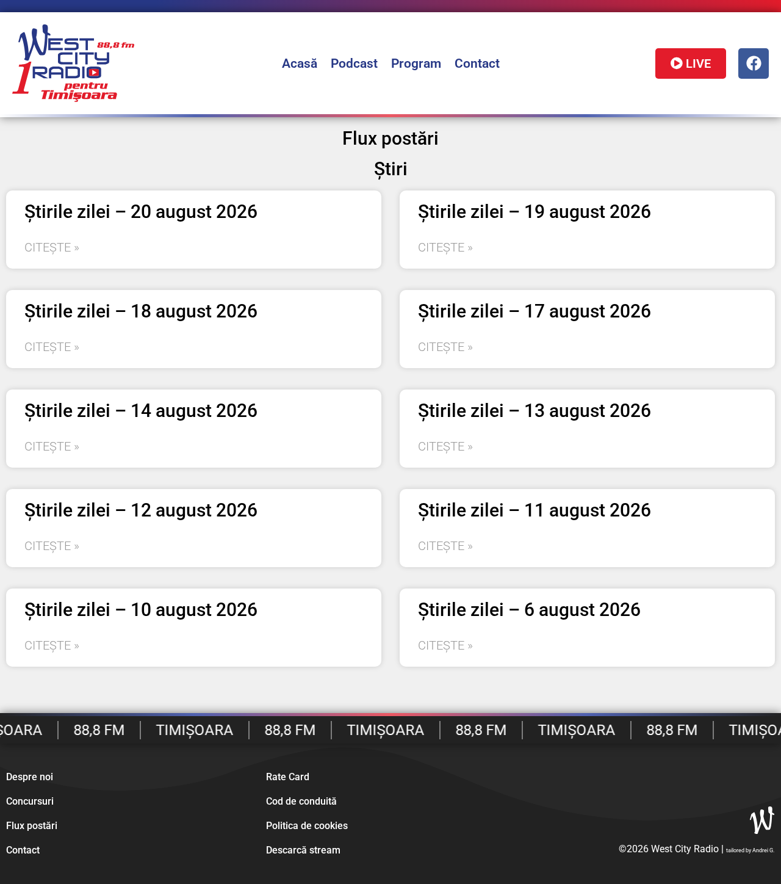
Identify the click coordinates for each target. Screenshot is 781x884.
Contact (477, 63)
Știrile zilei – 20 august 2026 (140, 211)
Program (416, 63)
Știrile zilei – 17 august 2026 (534, 311)
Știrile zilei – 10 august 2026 (140, 609)
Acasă (299, 63)
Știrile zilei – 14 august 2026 (140, 410)
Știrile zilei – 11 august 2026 (534, 510)
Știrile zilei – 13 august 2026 (534, 410)
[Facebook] (753, 63)
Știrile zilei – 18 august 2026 (140, 311)
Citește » (51, 247)
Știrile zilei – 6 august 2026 (529, 609)
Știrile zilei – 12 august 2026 (140, 510)
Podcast (354, 63)
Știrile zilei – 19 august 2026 (534, 211)
